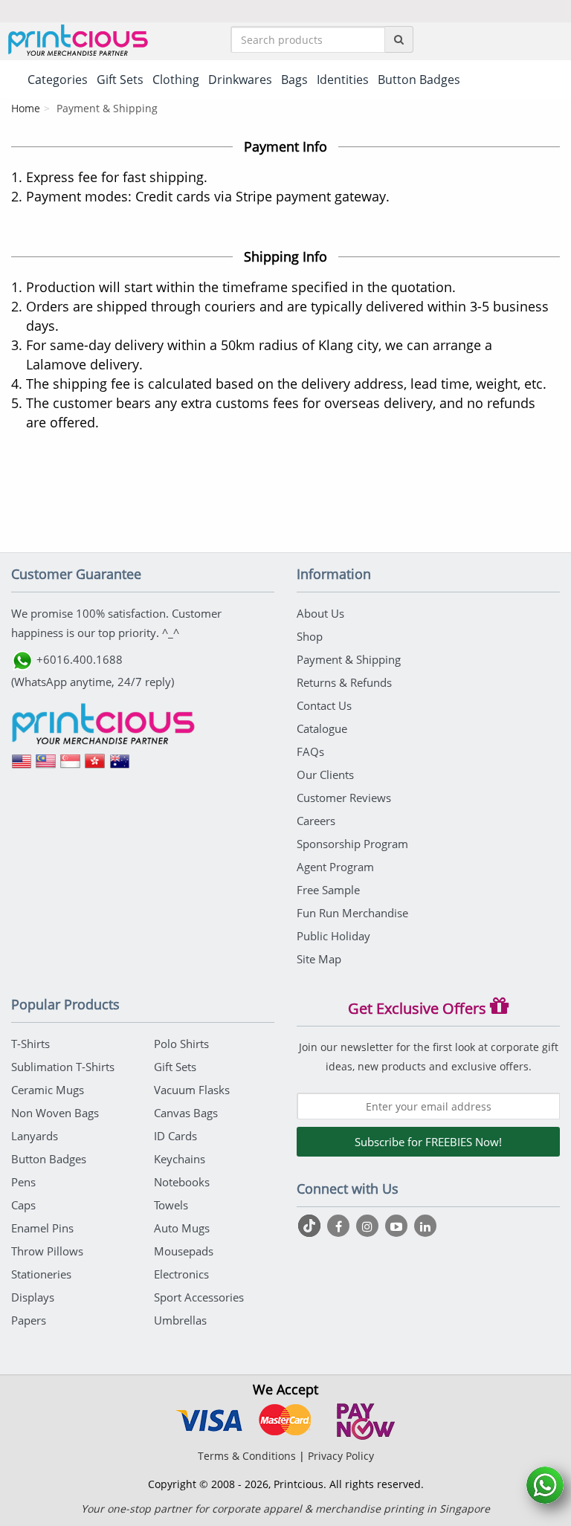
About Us (320, 613)
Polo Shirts (181, 1043)
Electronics (181, 1274)
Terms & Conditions (247, 1456)
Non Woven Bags (55, 1112)
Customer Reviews (344, 797)
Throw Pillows (47, 1251)
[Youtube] (398, 1226)
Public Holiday (333, 935)
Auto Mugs (182, 1228)
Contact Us (324, 705)
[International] (21, 766)
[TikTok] (311, 1226)
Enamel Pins (42, 1228)
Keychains (179, 1158)
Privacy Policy (341, 1456)
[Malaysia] (46, 766)
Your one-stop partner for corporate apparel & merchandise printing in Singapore (285, 1508)
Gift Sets (175, 1066)
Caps (23, 1204)
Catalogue (322, 728)
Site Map (319, 958)
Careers (316, 820)
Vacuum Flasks (192, 1089)
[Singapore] (70, 766)
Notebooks (182, 1181)
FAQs (310, 751)
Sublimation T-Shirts (62, 1066)
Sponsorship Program (352, 843)
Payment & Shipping (349, 659)
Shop (310, 636)
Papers (28, 1320)
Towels (171, 1204)
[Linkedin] (425, 1226)
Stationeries (41, 1274)
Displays (32, 1297)
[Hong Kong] (95, 766)
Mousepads (183, 1251)
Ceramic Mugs (47, 1089)
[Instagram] (369, 1226)
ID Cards (175, 1135)
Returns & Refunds (344, 682)
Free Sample (328, 889)
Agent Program (335, 866)
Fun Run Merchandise (352, 912)
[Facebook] (340, 1226)
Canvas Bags (186, 1112)
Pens (23, 1181)
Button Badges (48, 1158)
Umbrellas (180, 1320)
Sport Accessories (199, 1297)
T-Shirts (30, 1043)
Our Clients (325, 774)
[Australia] (119, 766)
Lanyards (34, 1135)
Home (25, 108)
